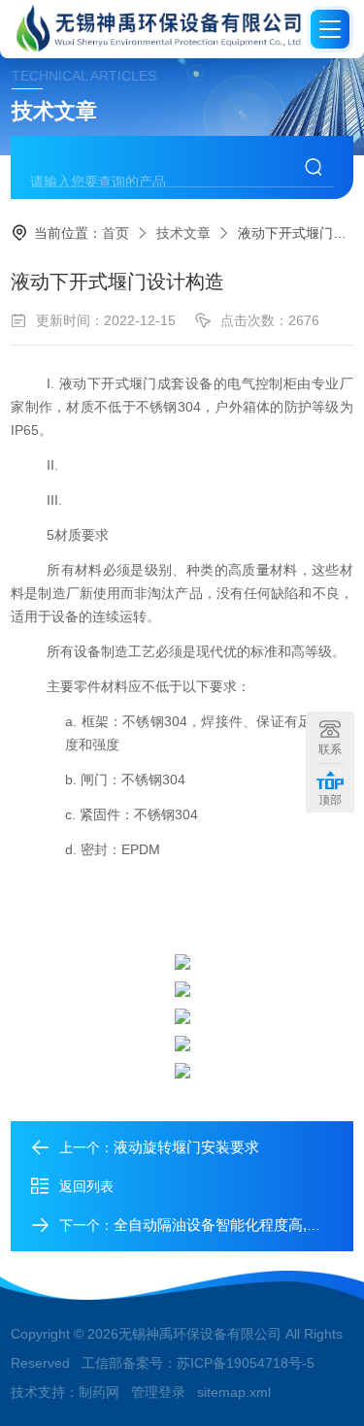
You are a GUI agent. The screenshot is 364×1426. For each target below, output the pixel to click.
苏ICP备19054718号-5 (245, 1363)
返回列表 (86, 1186)
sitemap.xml (234, 1392)
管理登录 (158, 1392)
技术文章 (183, 233)
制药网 (99, 1392)
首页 (115, 233)
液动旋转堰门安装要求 (186, 1147)
